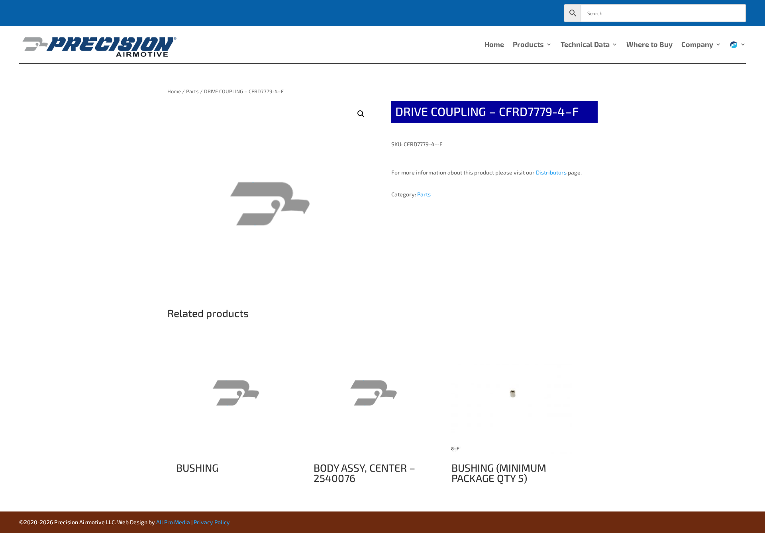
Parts (192, 91)
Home (494, 45)
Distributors (551, 172)
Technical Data (585, 45)
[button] (361, 114)
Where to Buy (649, 45)
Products (528, 45)
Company (697, 45)
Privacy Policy (212, 522)
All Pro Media (173, 522)
